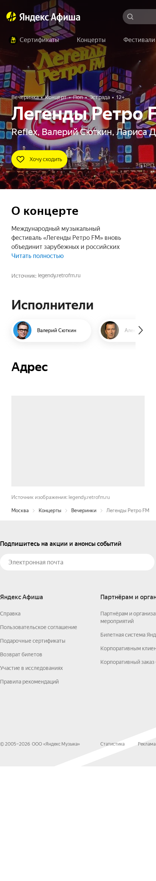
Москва (20, 625)
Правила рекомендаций (29, 796)
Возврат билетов (21, 769)
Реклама (147, 858)
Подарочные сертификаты (33, 755)
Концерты (50, 625)
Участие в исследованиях (31, 783)
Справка (10, 728)
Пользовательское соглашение (38, 742)
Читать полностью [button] (37, 255)
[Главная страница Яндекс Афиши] (11, 17)
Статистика (112, 858)
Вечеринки (84, 625)
